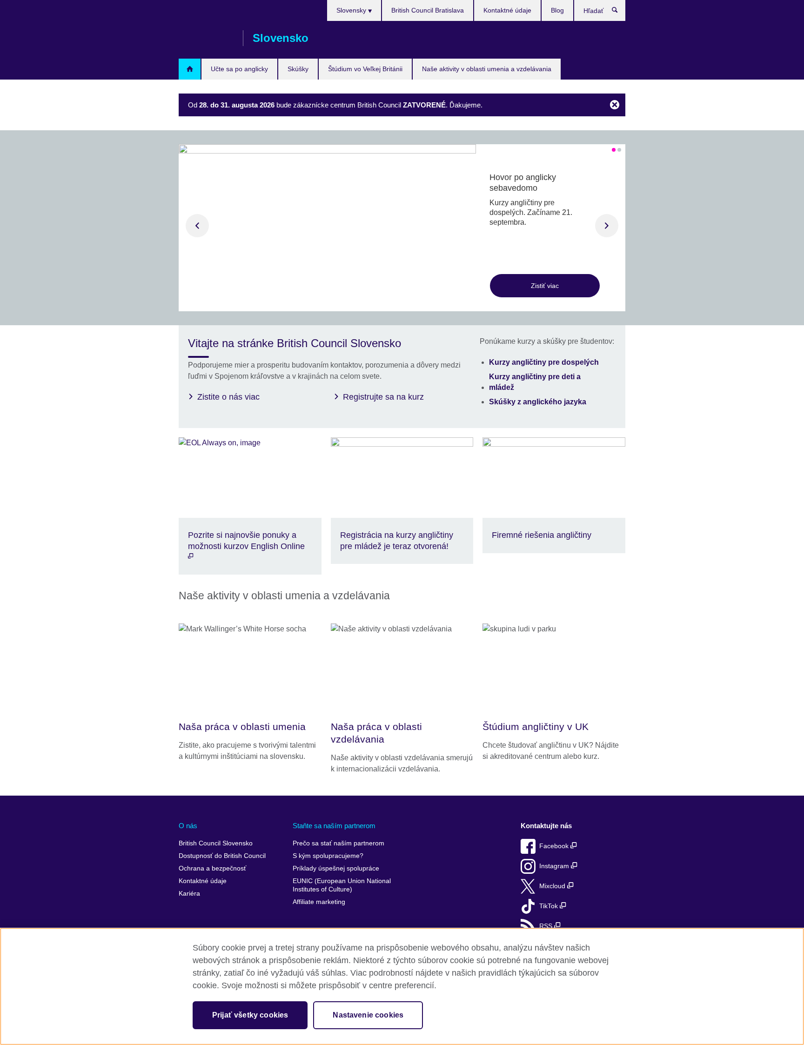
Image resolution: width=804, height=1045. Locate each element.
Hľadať (619, 12)
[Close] (614, 105)
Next (606, 225)
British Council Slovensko (206, 38)
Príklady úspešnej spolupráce (336, 868)
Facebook (554, 846)
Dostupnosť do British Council (222, 855)
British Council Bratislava (427, 10)
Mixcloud (553, 886)
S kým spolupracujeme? (328, 855)
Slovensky (352, 10)
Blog (557, 10)
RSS (546, 926)
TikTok (549, 906)
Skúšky (298, 69)
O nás (188, 826)
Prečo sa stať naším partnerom (338, 843)
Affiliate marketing (319, 901)
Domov (190, 69)
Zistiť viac (545, 285)
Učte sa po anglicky (239, 69)
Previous (197, 225)
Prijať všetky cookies (250, 1015)
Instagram (555, 866)
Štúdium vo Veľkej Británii (365, 69)
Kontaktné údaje (507, 10)
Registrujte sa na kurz (383, 397)
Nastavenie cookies (368, 1015)
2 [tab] (619, 150)
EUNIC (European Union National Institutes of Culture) (342, 885)
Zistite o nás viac (228, 397)
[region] (402, 986)
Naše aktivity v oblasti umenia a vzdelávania (486, 69)
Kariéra (189, 893)
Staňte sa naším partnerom (334, 826)
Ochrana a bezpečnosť (212, 868)
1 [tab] (614, 150)
